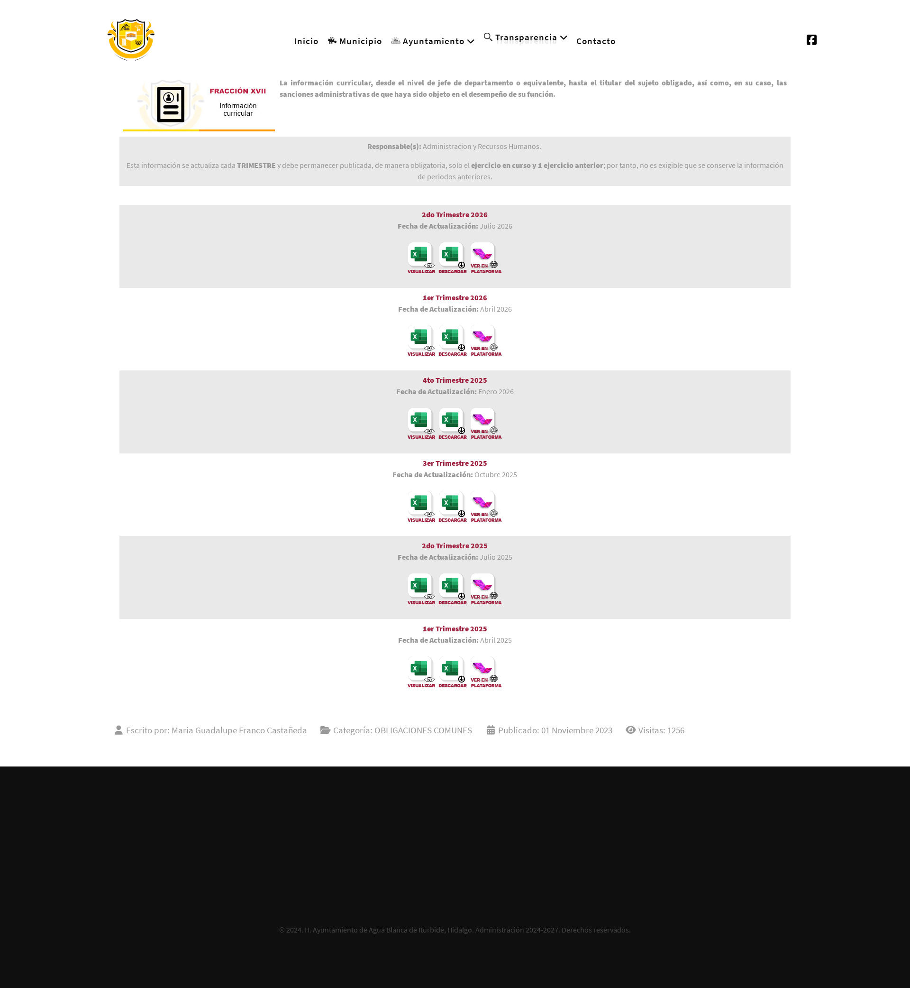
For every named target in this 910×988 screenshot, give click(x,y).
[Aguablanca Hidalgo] (131, 38)
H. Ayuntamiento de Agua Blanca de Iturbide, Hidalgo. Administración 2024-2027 (431, 929)
